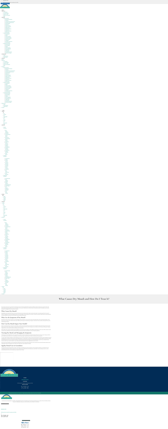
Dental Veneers (7, 39)
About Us (3, 60)
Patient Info (3, 103)
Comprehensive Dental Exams (10, 21)
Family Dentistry (6, 18)
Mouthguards (7, 27)
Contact (3, 58)
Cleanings (6, 20)
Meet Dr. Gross (6, 14)
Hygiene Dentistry (8, 26)
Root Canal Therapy (8, 102)
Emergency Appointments (9, 22)
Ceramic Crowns (7, 36)
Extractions (7, 24)
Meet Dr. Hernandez (7, 15)
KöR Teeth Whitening (8, 41)
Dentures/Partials (8, 48)
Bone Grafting (7, 45)
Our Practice (5, 61)
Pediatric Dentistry (8, 28)
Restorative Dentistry (7, 43)
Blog (4, 16)
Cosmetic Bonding (8, 37)
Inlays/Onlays (7, 49)
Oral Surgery (7, 100)
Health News (6, 57)
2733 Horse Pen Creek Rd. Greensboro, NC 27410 (8, 412)
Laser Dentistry (7, 42)
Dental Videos (6, 56)
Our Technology (6, 13)
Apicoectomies (7, 44)
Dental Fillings (7, 23)
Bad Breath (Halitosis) (8, 19)
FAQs (4, 104)
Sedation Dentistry (8, 80)
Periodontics (7, 79)
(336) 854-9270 (25, 379)
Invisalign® (7, 40)
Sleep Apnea (7, 81)
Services (3, 17)
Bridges (6, 46)
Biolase (6, 35)
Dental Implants (7, 47)
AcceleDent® (7, 34)
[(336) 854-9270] (1, 407)
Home (3, 59)
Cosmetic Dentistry (8, 38)
